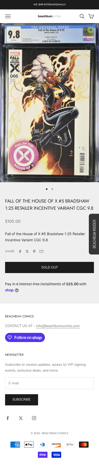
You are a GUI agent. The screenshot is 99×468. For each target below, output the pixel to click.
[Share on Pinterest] (34, 251)
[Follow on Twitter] (20, 418)
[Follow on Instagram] (34, 418)
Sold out (49, 267)
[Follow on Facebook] (7, 418)
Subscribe (21, 399)
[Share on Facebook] (20, 251)
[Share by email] (41, 251)
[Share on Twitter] (27, 251)
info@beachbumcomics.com (58, 325)
